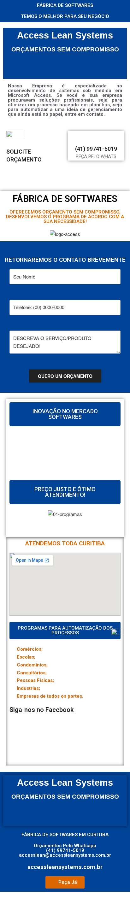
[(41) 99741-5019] (96, 137)
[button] (65, 522)
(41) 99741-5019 (96, 148)
